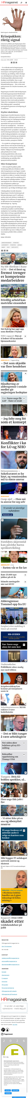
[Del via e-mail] (16, 63)
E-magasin (5, 978)
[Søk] (21, 2)
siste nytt (14, 247)
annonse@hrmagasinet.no (9, 961)
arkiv (3, 247)
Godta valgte (15, 1090)
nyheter (16, 242)
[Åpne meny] (26, 2)
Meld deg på (7, 515)
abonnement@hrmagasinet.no (10, 964)
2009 (8, 247)
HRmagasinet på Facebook (9, 994)
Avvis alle (8, 1090)
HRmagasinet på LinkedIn (9, 991)
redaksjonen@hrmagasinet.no (10, 958)
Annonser (4, 981)
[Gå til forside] (9, 3)
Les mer (15, 1024)
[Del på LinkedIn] (14, 63)
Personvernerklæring (8, 988)
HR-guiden (5, 985)
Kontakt (4, 972)
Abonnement (5, 975)
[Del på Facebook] (11, 63)
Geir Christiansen (7, 946)
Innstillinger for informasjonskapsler (19, 1097)
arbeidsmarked (6, 242)
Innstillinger (8, 1093)
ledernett (5, 245)
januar (20, 245)
